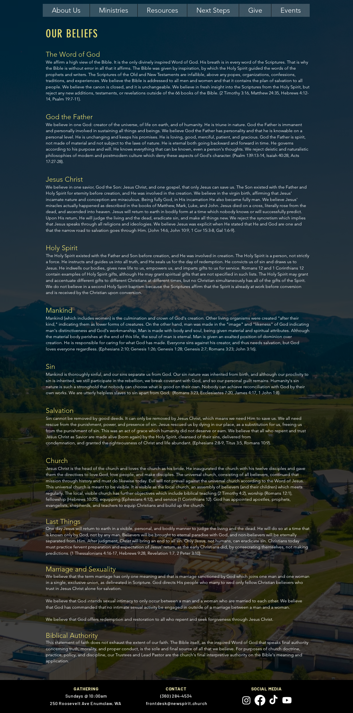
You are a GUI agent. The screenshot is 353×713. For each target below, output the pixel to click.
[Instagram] (246, 700)
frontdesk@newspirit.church (176, 703)
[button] (66, 10)
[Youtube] (287, 700)
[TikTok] (273, 700)
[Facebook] (260, 700)
